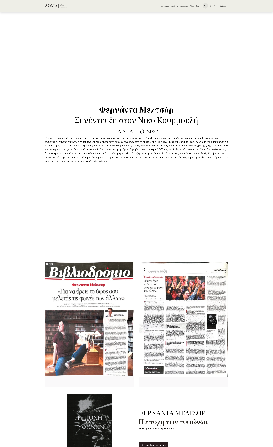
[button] (205, 6)
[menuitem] (164, 6)
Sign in (223, 6)
